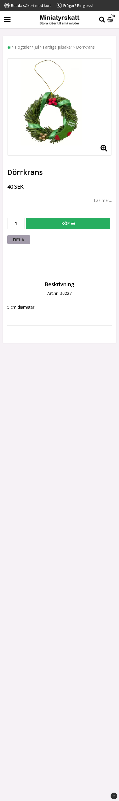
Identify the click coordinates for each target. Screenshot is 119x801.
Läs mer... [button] (103, 200)
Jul (37, 47)
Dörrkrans (85, 47)
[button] (111, 20)
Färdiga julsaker (57, 47)
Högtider (23, 47)
